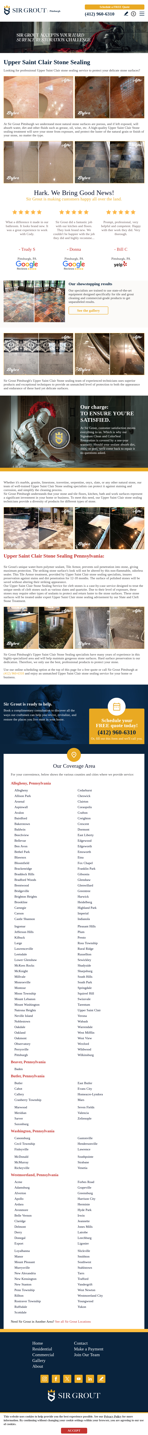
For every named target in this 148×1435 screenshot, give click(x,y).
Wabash (83, 1021)
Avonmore (21, 1210)
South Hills (85, 976)
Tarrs (81, 1273)
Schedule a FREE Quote (115, 6)
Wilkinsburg (86, 1055)
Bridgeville (21, 891)
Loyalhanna (22, 1251)
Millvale (19, 976)
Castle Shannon (24, 919)
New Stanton (22, 1284)
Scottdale (20, 1312)
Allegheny (21, 790)
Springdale (85, 988)
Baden (18, 1069)
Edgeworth (85, 846)
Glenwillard (85, 885)
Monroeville (22, 982)
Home (37, 1343)
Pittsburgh (21, 1055)
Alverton (20, 1193)
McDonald (21, 1156)
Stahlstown (85, 1267)
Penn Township (24, 1290)
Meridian (20, 1113)
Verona (82, 1016)
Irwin (81, 1215)
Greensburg (85, 1193)
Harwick (83, 896)
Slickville (84, 1251)
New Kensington (25, 1279)
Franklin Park (86, 868)
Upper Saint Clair (89, 1010)
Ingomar (19, 926)
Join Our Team (87, 1354)
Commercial (43, 1354)
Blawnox (20, 857)
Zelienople (85, 1118)
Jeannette (84, 1221)
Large (18, 943)
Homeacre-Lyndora (90, 1094)
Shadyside (84, 965)
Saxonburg (21, 1124)
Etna (81, 857)
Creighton (84, 818)
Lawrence (84, 1149)
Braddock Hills (24, 874)
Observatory (22, 1044)
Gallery (38, 1360)
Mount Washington (27, 1004)
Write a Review (126, 14)
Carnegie (20, 908)
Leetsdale (20, 954)
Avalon (19, 812)
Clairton (83, 801)
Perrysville (21, 1049)
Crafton (83, 812)
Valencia (83, 1113)
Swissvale (84, 999)
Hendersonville (87, 1143)
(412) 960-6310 (99, 14)
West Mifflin (86, 1032)
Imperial (83, 913)
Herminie (84, 1204)
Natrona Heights (25, 1010)
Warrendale (85, 1027)
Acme (18, 1182)
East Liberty (86, 835)
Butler (18, 1083)
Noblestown (22, 1021)
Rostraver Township (27, 1301)
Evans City (85, 1088)
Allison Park (22, 796)
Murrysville (22, 1267)
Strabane (83, 1162)
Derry (18, 1232)
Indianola (84, 919)
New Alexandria (25, 1273)
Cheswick (84, 796)
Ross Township (88, 943)
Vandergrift (85, 1284)
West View (85, 1038)
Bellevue (20, 840)
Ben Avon (20, 846)
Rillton (18, 1295)
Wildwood (84, 1049)
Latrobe (83, 1232)
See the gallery (88, 310)
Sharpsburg (85, 971)
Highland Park (87, 908)
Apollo (18, 1198)
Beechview (21, 835)
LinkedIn (90, 1379)
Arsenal (19, 801)
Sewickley (84, 960)
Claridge (20, 1221)
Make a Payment (88, 1349)
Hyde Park (85, 1210)
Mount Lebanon (24, 999)
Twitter (67, 1379)
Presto (82, 937)
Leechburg (85, 1238)
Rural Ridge (85, 948)
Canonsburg (22, 1138)
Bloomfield (21, 863)
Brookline (20, 902)
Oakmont (20, 1038)
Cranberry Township (27, 1100)
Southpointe (85, 1156)
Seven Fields (86, 1107)
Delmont (20, 1226)
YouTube (79, 1379)
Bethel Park (22, 852)
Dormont (83, 829)
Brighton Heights (25, 896)
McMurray (21, 1162)
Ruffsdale (20, 1307)
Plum (81, 932)
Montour (20, 988)
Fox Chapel (85, 863)
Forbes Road (86, 1182)
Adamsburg (22, 1187)
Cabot (18, 1088)
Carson (19, 913)
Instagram (44, 1379)
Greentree (84, 891)
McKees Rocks (24, 965)
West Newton (86, 1290)
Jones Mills (85, 1226)
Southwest (84, 1262)
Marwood (20, 1107)
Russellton (84, 954)
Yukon (82, 1307)
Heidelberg (85, 902)
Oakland (19, 1032)
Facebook (56, 1379)
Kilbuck (19, 937)
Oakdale (19, 1027)
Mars (81, 1100)
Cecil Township (24, 1143)
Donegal (19, 1238)
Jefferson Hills (24, 932)
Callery (19, 1094)
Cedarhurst (85, 790)
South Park (85, 982)
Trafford (83, 1279)
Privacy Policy (112, 1416)
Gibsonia (83, 874)
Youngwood (85, 1301)
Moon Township (25, 993)
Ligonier (83, 1243)
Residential (42, 1349)
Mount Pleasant (24, 1262)
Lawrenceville (23, 948)
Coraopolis (85, 807)
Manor (18, 1256)
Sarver (18, 1118)
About (37, 1366)
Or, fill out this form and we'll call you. (117, 738)
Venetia (82, 1168)
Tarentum (84, 1004)
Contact (81, 1343)
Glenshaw (84, 880)
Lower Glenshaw (25, 960)
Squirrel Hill (86, 993)
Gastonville (85, 1138)
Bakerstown (22, 824)
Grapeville (84, 1187)
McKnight (21, 971)
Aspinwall (21, 807)
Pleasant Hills (87, 926)
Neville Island (23, 1016)
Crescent (83, 824)
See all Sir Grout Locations (73, 1321)
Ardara (18, 1204)
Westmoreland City (90, 1295)
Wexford (83, 1044)
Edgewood (85, 840)
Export (18, 1243)
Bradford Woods (25, 880)
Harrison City (86, 1198)
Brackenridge (23, 868)
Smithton (84, 1256)
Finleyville (21, 1149)
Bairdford (20, 818)
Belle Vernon (23, 1215)
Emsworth (84, 852)
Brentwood (21, 885)
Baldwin (19, 829)
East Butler (85, 1083)
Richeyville (21, 1168)
